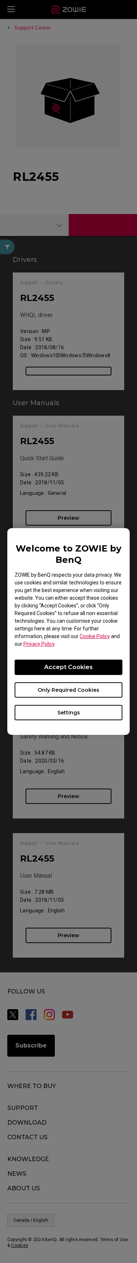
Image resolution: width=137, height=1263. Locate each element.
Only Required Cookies (68, 690)
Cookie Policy (95, 636)
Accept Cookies (68, 667)
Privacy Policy (38, 644)
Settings (68, 712)
